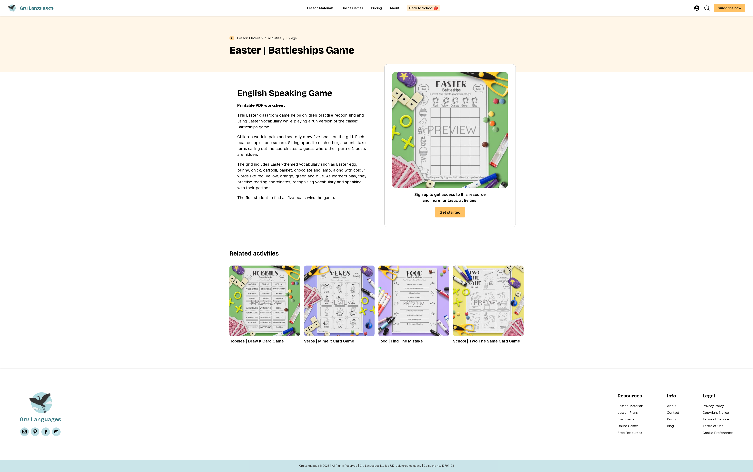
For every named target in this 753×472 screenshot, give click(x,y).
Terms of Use (713, 426)
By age (291, 38)
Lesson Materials (320, 8)
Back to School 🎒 (423, 8)
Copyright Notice (716, 412)
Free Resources (629, 433)
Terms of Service (716, 419)
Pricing (376, 8)
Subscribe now (729, 8)
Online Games (352, 8)
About (394, 8)
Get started (450, 212)
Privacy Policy (713, 406)
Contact (673, 412)
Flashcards (625, 419)
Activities (274, 38)
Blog (670, 426)
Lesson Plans (627, 412)
